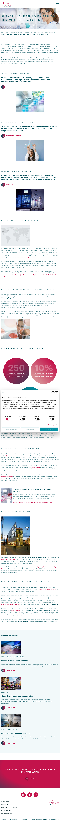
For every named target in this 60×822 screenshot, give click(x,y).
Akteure (3, 87)
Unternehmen (35, 467)
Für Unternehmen (6, 813)
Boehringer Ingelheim (18, 275)
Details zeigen (51, 424)
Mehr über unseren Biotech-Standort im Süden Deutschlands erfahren (32, 502)
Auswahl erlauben (30, 429)
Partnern (8, 456)
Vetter (6, 276)
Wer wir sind (5, 801)
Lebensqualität (16, 610)
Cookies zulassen (49, 429)
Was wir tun (3, 185)
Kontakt (27, 779)
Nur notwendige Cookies (11, 429)
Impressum (24, 819)
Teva (56, 275)
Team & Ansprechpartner (3, 136)
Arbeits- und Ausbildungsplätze (10, 604)
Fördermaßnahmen (7, 476)
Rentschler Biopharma (32, 275)
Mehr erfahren (3, 670)
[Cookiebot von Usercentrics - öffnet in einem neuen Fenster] (51, 392)
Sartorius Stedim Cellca (47, 275)
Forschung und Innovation (9, 807)
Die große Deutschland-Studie (47, 589)
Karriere (3, 816)
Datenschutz (13, 819)
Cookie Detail (35, 819)
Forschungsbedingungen (8, 559)
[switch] (22, 419)
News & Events (5, 810)
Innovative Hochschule (28, 257)
